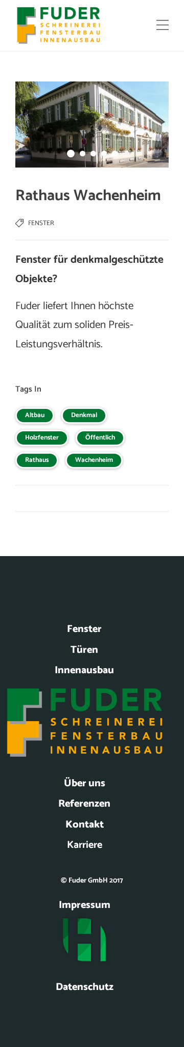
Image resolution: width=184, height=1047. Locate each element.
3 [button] (93, 153)
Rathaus (37, 460)
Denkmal (84, 415)
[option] (92, 124)
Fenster (41, 223)
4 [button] (104, 153)
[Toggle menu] (162, 25)
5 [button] (115, 153)
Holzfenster (42, 437)
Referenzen (84, 803)
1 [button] (71, 153)
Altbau (34, 415)
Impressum (84, 905)
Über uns (84, 783)
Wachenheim (94, 460)
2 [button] (82, 153)
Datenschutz (84, 987)
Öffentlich (100, 437)
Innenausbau (84, 670)
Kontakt (84, 824)
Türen (84, 650)
